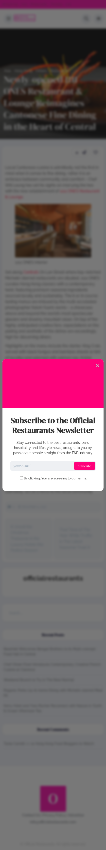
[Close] (97, 365)
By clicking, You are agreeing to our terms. (55, 478)
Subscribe (84, 466)
